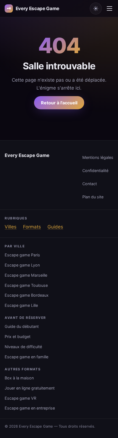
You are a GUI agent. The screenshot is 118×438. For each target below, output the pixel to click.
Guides (55, 227)
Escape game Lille (21, 305)
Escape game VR (20, 398)
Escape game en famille (26, 356)
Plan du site (92, 196)
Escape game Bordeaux (27, 295)
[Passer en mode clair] (96, 8)
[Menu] (109, 8)
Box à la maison (19, 378)
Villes (10, 227)
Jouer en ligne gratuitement (30, 388)
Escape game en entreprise (30, 408)
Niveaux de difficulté (23, 346)
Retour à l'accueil (59, 102)
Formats (32, 227)
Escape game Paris (22, 255)
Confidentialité (95, 170)
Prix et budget (17, 336)
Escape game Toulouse (26, 285)
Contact (89, 183)
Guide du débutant (22, 326)
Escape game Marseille (26, 275)
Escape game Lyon (22, 265)
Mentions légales (97, 157)
